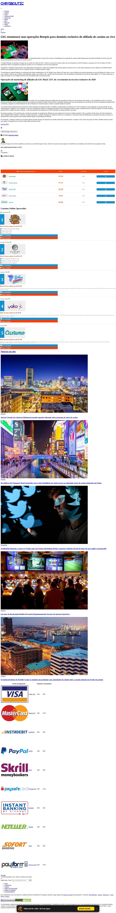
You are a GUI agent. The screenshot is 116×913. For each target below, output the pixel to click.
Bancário (7, 22)
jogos (5, 14)
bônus (6, 24)
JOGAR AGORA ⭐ (86, 909)
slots (5, 21)
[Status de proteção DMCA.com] (27, 901)
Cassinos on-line (9, 16)
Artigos (6, 13)
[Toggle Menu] (1, 8)
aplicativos (7, 26)
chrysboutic (12, 3)
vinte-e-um (7, 18)
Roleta (6, 19)
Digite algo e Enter (6, 880)
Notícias (6, 11)
